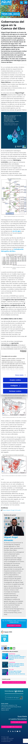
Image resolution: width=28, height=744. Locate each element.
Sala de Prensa (6, 741)
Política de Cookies (7, 740)
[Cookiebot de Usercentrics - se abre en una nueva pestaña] (20, 351)
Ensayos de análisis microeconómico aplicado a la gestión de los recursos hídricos (17, 657)
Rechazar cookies (15, 391)
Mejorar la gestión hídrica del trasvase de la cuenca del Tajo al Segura (16, 665)
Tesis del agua (12, 653)
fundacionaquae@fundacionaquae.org (11, 726)
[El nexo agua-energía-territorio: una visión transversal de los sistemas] (5, 672)
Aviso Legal (6, 737)
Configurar (14, 385)
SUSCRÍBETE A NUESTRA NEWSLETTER (14, 682)
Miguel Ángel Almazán (11, 538)
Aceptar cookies (15, 380)
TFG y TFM (11, 669)
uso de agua (16, 231)
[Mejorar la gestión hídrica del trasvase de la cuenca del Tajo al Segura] (5, 664)
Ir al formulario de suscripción (18, 722)
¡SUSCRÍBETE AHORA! (14, 625)
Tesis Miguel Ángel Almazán (12, 510)
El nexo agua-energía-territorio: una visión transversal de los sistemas (17, 672)
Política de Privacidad (8, 738)
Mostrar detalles (19, 375)
